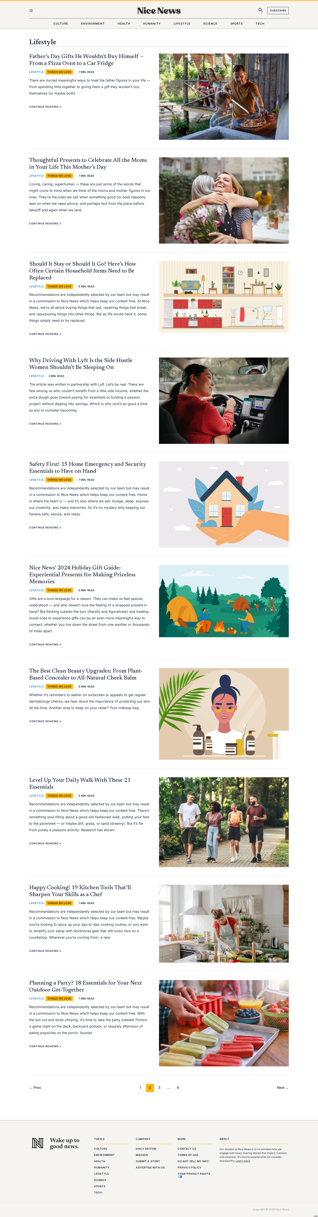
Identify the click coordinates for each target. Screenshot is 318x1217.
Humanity (102, 1167)
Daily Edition (146, 1148)
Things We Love (59, 72)
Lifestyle (36, 72)
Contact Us (187, 1148)
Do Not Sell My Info (193, 1161)
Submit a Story (148, 1161)
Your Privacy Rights (194, 1173)
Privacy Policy (189, 1167)
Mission (142, 1155)
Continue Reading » (45, 107)
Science (100, 1180)
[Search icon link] (260, 11)
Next (283, 1087)
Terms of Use (188, 1155)
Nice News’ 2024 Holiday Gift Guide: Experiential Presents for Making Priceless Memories (82, 575)
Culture (100, 1148)
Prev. (35, 1087)
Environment (104, 1155)
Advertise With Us (150, 1167)
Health (99, 1161)
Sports (100, 1186)
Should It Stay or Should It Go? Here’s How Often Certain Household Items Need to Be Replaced (82, 271)
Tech (98, 1192)
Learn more (243, 1160)
